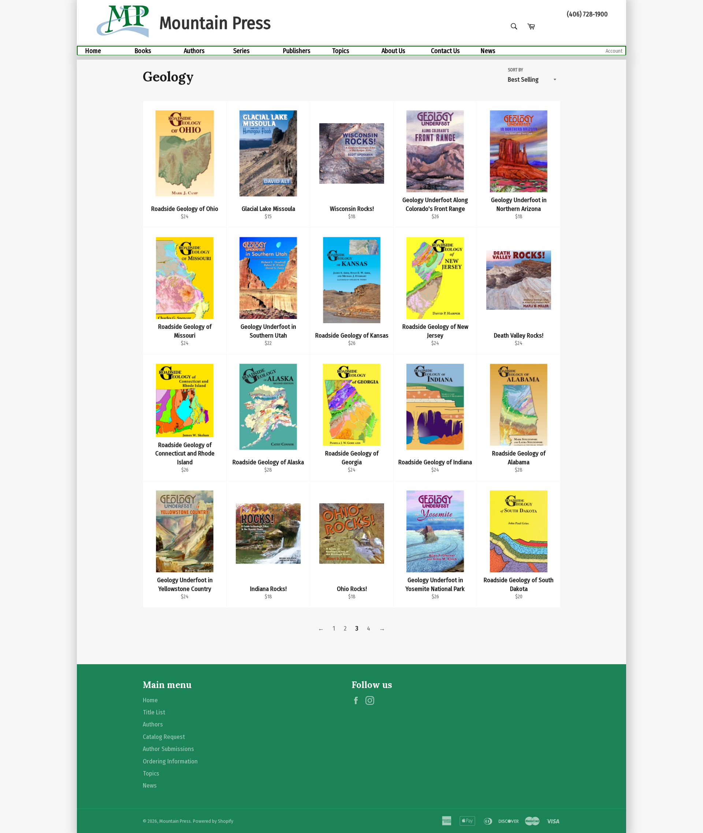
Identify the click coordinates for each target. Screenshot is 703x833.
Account (614, 51)
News (487, 51)
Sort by (515, 69)
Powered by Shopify (213, 821)
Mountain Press (175, 821)
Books (142, 51)
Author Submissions (168, 749)
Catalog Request (164, 737)
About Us (393, 51)
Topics (340, 51)
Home (93, 51)
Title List (154, 712)
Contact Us (445, 51)
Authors (194, 51)
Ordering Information (170, 761)
